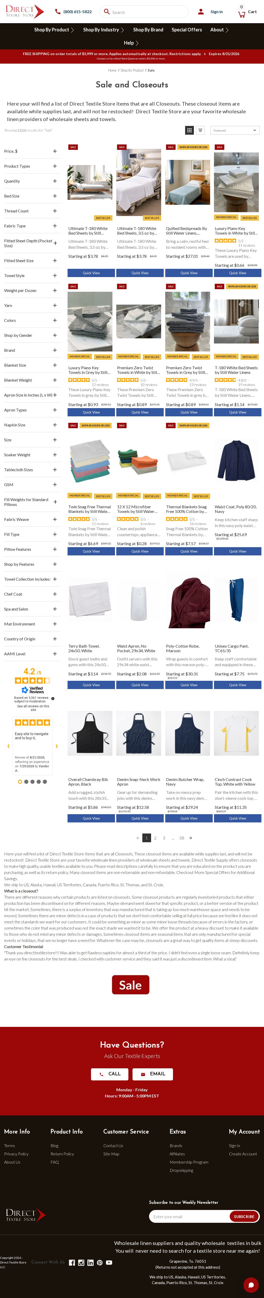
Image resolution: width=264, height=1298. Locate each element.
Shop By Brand (148, 29)
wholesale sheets (69, 119)
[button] (189, 130)
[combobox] (144, 11)
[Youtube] (108, 1262)
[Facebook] (71, 1262)
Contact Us (113, 1145)
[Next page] (190, 837)
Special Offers (187, 29)
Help (129, 43)
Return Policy (62, 1153)
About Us (12, 1161)
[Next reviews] (56, 746)
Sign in (217, 11)
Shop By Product (52, 29)
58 (181, 837)
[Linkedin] (90, 1262)
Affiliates (177, 1153)
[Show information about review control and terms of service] (53, 699)
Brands (176, 1145)
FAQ (55, 1161)
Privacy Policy (16, 1153)
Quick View (91, 273)
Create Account (243, 1153)
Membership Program (189, 1161)
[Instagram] (81, 1262)
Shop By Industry (101, 29)
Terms (9, 1145)
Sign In (234, 1145)
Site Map (111, 1153)
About (217, 29)
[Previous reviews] (8, 746)
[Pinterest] (99, 1262)
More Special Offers (212, 872)
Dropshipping (181, 1170)
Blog (54, 1145)
